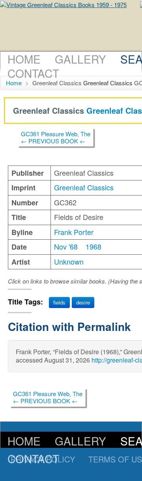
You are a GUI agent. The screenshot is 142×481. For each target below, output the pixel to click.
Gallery (80, 59)
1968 (93, 246)
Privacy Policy (43, 459)
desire (83, 302)
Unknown (69, 261)
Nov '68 (66, 246)
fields (59, 302)
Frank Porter (73, 232)
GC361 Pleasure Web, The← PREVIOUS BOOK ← (55, 137)
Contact (33, 73)
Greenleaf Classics (108, 83)
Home (24, 59)
